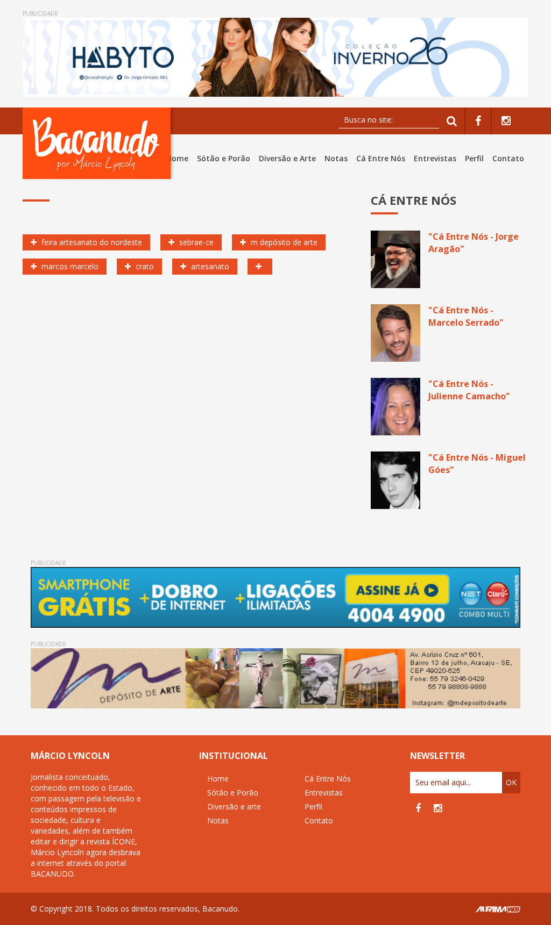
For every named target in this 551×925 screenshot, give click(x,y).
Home (177, 158)
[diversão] (260, 267)
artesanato (209, 266)
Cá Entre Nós (380, 158)
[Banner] (275, 57)
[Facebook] (478, 121)
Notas (336, 158)
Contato (508, 158)
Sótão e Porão (223, 158)
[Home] (99, 143)
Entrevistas (435, 158)
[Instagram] (506, 121)
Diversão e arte (234, 806)
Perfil (474, 158)
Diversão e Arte (287, 158)
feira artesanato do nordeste (90, 242)
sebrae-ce (195, 242)
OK (511, 782)
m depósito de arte (283, 242)
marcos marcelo (68, 266)
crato (143, 266)
